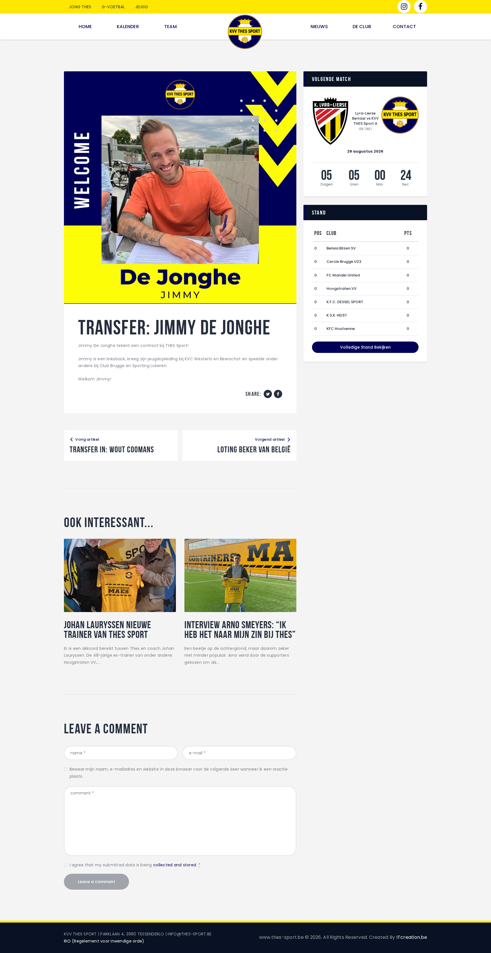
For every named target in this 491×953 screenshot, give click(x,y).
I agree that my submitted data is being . (135, 865)
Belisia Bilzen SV (341, 248)
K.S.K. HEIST (336, 315)
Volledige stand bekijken (365, 347)
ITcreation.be (411, 937)
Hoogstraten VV (341, 288)
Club (331, 233)
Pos (318, 233)
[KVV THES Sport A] (400, 115)
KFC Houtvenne (340, 328)
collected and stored (174, 865)
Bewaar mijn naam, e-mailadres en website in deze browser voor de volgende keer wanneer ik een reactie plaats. (179, 772)
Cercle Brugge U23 (343, 261)
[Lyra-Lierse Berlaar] (330, 121)
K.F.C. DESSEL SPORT (344, 302)
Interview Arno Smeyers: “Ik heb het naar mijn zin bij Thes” (240, 629)
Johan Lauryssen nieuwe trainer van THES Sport (107, 629)
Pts (408, 233)
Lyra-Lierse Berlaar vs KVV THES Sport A (365, 118)
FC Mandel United (343, 275)
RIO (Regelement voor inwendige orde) (104, 941)
